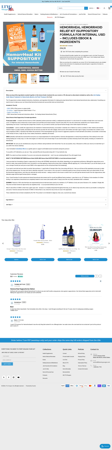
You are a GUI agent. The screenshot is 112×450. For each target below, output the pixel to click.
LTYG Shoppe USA (9, 386)
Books (44, 359)
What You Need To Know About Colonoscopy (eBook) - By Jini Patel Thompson (96, 247)
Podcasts (45, 375)
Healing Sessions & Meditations (50, 362)
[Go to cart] (109, 8)
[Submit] (86, 8)
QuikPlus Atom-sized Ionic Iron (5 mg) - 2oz (69, 249)
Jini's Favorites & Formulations (50, 366)
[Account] (104, 8)
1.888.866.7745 (97, 367)
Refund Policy (81, 353)
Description (9, 90)
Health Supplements (81, 24)
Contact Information (83, 369)
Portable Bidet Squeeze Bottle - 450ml (43, 240)
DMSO (8, 108)
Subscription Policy (82, 362)
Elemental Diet (66, 372)
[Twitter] (4, 377)
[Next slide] (108, 243)
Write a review (85, 276)
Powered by (29, 385)
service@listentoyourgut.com (101, 362)
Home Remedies (67, 369)
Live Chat (65, 359)
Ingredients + (10, 199)
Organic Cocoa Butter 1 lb (13, 112)
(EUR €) (91, 8)
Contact (65, 353)
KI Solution (10, 110)
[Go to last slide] (3, 243)
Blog (64, 366)
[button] (13, 78)
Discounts (45, 378)
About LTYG (65, 362)
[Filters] (96, 276)
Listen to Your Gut (66, 24)
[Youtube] (18, 377)
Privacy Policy (81, 359)
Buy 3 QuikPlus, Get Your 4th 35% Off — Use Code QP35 (56, 1)
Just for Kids (46, 369)
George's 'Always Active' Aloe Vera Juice (16, 249)
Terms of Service (82, 366)
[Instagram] (13, 377)
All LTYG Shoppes (67, 375)
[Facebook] (9, 377)
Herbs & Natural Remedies (49, 356)
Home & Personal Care (48, 372)
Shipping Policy (81, 356)
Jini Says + (9, 204)
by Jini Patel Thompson (28, 97)
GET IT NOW (7, 364)
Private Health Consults (68, 356)
